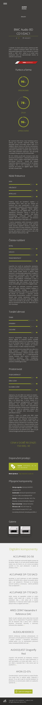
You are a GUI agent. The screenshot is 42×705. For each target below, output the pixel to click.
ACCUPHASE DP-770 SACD (23, 592)
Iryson (20, 465)
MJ (18, 38)
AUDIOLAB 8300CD (23, 631)
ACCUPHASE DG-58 (23, 556)
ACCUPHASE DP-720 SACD (23, 574)
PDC (25, 702)
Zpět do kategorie (25, 691)
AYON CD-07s (23, 671)
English (23, 17)
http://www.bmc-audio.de (26, 474)
